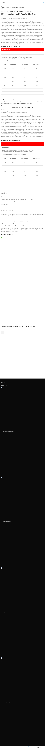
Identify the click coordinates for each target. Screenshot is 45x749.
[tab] (15, 107)
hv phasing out (29, 101)
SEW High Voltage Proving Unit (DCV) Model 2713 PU (18, 326)
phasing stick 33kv (10, 103)
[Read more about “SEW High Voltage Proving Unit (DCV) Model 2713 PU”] (2, 332)
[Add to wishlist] (2, 329)
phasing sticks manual (19, 103)
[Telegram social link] (25, 1)
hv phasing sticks (36, 101)
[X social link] (21, 1)
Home (2, 11)
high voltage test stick (22, 101)
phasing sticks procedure (28, 103)
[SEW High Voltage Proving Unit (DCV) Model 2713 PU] (9, 281)
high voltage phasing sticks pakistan (10, 101)
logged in (7, 201)
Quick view (2, 335)
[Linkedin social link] (24, 1)
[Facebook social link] (19, 1)
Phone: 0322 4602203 (7, 521)
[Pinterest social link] (22, 1)
